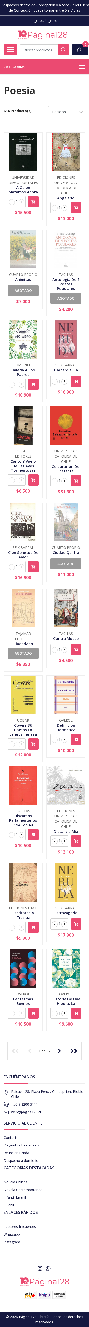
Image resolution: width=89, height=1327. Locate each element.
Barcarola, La (66, 369)
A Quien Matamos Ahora (23, 189)
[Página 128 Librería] (42, 34)
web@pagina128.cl (26, 1112)
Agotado (23, 290)
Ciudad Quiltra (66, 552)
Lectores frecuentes (20, 1226)
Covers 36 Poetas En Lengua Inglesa (23, 729)
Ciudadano (23, 643)
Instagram (12, 1242)
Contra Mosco (66, 638)
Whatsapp (12, 1234)
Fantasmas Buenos (23, 1001)
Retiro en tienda (16, 1152)
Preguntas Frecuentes (21, 1145)
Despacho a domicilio (21, 1160)
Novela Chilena (16, 1182)
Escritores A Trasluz (23, 915)
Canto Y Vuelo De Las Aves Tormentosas (23, 465)
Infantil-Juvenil (15, 1197)
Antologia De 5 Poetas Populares (66, 284)
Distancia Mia (66, 831)
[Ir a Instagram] (40, 1268)
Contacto (11, 1137)
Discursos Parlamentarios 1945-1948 (23, 820)
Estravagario (66, 912)
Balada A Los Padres (23, 372)
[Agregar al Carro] (33, 201)
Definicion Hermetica (65, 727)
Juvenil (9, 1205)
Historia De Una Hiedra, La (66, 1001)
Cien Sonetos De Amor (23, 554)
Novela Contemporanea (23, 1189)
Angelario (66, 197)
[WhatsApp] (48, 1268)
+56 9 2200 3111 (24, 1104)
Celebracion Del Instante (66, 468)
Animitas (23, 279)
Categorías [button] (14, 66)
